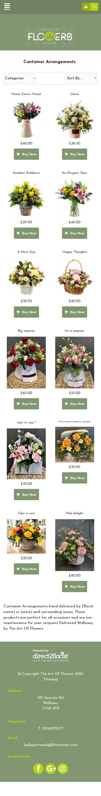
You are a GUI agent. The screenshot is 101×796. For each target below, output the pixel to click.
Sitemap (50, 679)
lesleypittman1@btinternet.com (51, 745)
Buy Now (28, 154)
